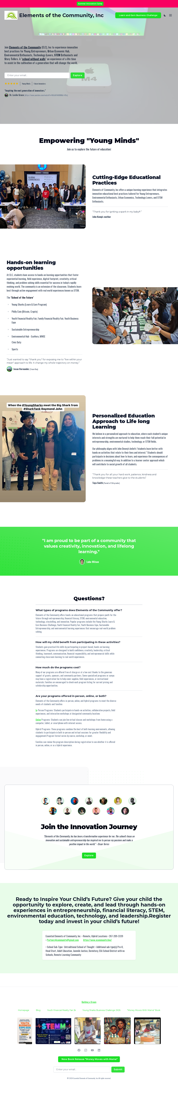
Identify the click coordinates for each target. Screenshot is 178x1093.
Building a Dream (89, 1002)
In (36, 710)
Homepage (23, 1010)
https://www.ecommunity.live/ (97, 940)
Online (38, 719)
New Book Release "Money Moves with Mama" (90, 1059)
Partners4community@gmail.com (63, 940)
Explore (77, 75)
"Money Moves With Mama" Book (143, 1010)
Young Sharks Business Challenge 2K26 (101, 1010)
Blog (38, 1010)
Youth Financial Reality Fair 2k (61, 1010)
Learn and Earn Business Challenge (138, 15)
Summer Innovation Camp (90, 4)
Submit (118, 1069)
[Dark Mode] (164, 15)
